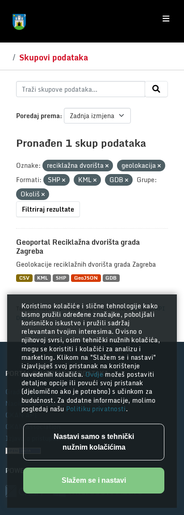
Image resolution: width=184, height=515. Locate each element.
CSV (24, 278)
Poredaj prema (38, 116)
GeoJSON (86, 278)
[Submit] (156, 89)
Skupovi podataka (53, 57)
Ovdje (95, 374)
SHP (61, 278)
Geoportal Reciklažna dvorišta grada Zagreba (78, 246)
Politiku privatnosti (96, 409)
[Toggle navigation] (166, 18)
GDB (111, 278)
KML (42, 278)
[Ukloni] (107, 166)
